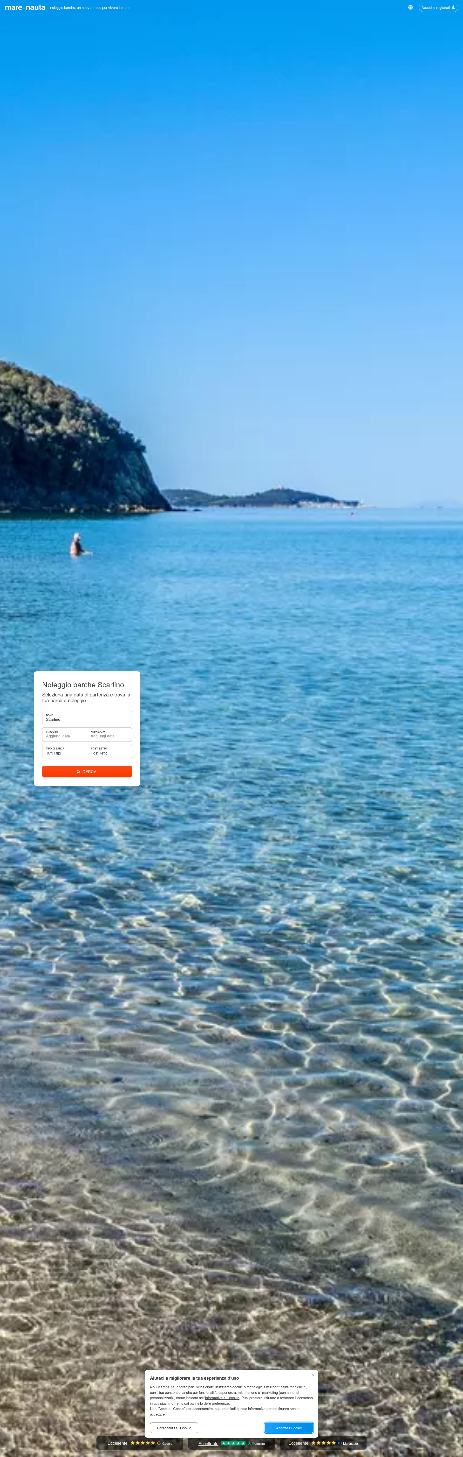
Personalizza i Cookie (174, 1427)
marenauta (25, 6)
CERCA (89, 771)
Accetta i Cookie (289, 1427)
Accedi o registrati (436, 7)
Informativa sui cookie (222, 1397)
